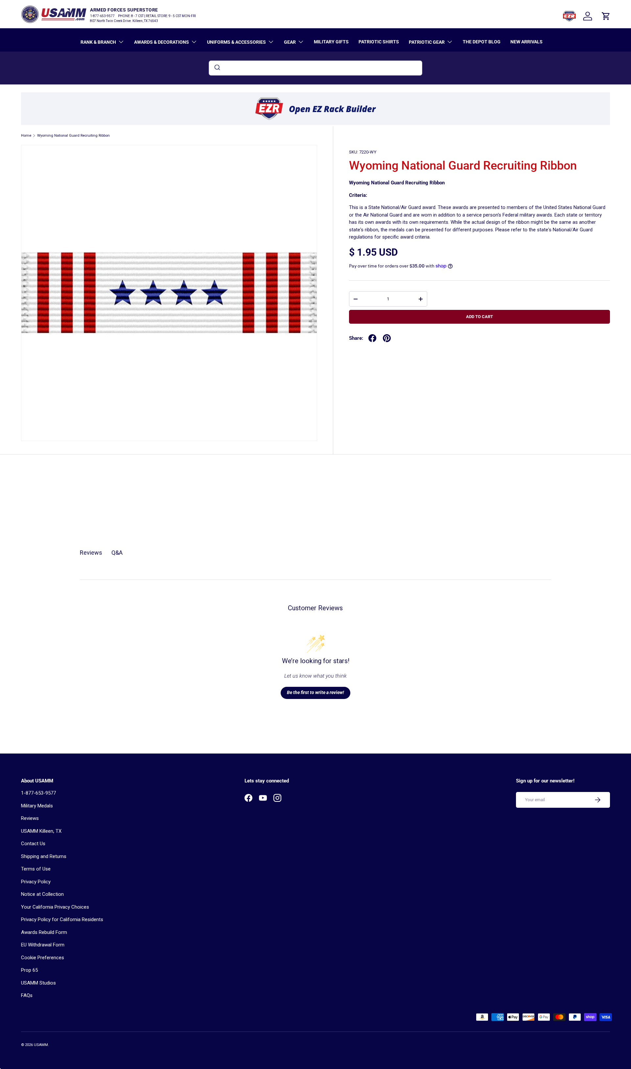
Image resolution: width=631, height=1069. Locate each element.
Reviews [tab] (91, 552)
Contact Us (33, 844)
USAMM (41, 1045)
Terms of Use (36, 869)
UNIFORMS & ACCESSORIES (236, 42)
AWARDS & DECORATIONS (161, 42)
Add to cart (479, 316)
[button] (606, 16)
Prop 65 (29, 970)
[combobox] (315, 68)
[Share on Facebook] (372, 338)
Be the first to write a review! (315, 692)
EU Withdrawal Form (42, 945)
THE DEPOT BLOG (482, 41)
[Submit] (216, 68)
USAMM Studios (38, 983)
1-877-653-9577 (38, 793)
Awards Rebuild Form (44, 932)
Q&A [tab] (117, 552)
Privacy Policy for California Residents (62, 919)
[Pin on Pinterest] (387, 338)
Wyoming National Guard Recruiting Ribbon (73, 135)
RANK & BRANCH (98, 42)
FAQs (27, 995)
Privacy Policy (36, 882)
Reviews (30, 818)
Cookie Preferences (42, 958)
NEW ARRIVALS (526, 41)
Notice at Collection (42, 894)
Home (26, 135)
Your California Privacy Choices (55, 907)
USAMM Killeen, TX (41, 831)
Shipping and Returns (43, 856)
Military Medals (37, 806)
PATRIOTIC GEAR (427, 42)
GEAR (290, 42)
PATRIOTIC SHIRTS (379, 41)
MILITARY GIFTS (331, 41)
